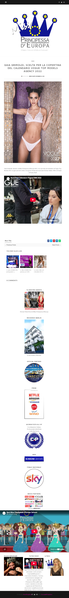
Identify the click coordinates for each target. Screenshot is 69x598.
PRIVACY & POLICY (37, 590)
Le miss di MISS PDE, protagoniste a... (12, 270)
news (32, 61)
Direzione (25, 76)
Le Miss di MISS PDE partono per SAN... (25, 270)
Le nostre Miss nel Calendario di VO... (39, 270)
